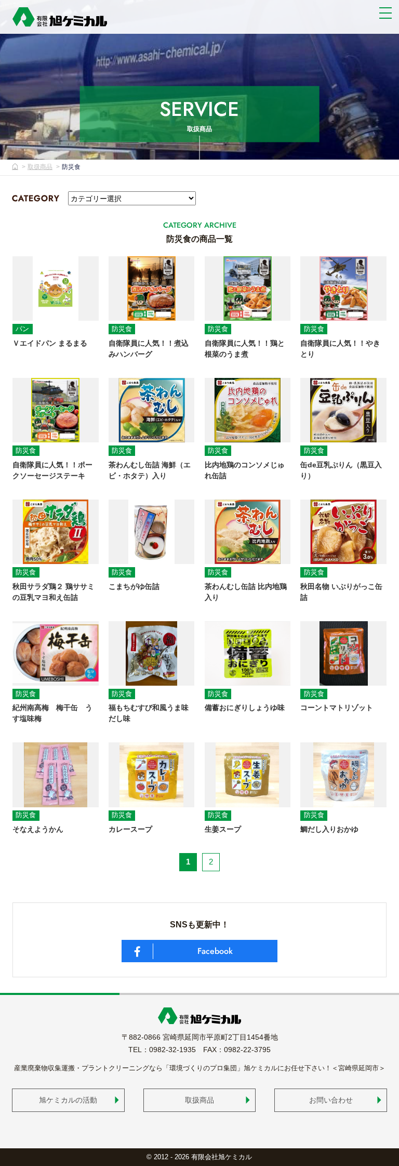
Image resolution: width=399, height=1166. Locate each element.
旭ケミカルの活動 (68, 1100)
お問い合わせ (331, 1100)
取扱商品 (40, 167)
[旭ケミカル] (59, 17)
